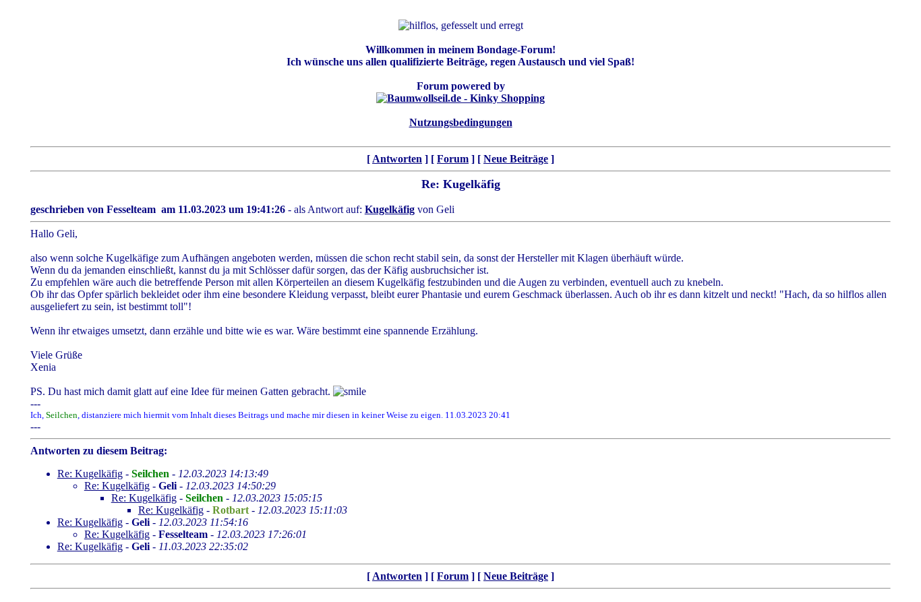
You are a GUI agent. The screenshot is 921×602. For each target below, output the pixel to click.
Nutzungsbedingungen (460, 122)
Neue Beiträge (515, 158)
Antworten (397, 158)
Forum (453, 158)
